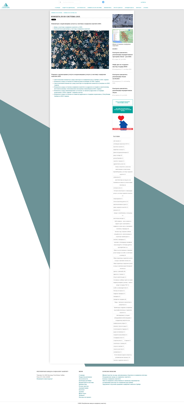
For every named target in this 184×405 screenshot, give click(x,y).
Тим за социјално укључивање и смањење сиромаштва (121, 380)
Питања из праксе (85, 397)
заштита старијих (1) (118, 161)
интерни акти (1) (117, 188)
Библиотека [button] (108, 7)
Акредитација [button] (129, 7)
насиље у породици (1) (119, 239)
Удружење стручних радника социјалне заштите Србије (121, 384)
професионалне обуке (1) (119, 323)
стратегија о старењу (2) (119, 343)
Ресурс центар (84, 386)
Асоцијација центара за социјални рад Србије (117, 382)
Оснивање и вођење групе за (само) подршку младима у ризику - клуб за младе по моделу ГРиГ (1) (122, 282)
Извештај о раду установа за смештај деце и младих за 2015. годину (77, 81)
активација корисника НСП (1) (121, 144)
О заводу (82, 375)
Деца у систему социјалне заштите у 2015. (68, 27)
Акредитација (83, 388)
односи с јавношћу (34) (119, 271)
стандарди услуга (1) (118, 337)
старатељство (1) (117, 340)
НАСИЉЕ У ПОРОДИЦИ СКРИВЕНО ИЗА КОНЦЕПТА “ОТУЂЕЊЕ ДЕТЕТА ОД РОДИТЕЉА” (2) (123, 245)
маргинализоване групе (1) (120, 204)
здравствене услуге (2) (119, 164)
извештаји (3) (116, 177)
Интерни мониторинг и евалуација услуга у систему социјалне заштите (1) (122, 193)
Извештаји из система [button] (95, 7)
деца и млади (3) (117, 155)
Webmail (81, 395)
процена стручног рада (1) (120, 326)
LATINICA (143, 2)
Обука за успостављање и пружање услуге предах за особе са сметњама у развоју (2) (122, 253)
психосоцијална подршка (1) (120, 329)
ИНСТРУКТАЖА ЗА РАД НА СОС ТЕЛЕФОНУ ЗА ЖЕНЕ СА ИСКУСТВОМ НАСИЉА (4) (122, 182)
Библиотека (83, 384)
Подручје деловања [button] (68, 7)
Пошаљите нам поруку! (45, 379)
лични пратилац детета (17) (120, 201)
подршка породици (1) (119, 293)
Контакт (138, 7)
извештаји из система (56, 12)
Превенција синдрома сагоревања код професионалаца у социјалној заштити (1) (123, 310)
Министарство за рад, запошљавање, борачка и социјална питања (124, 375)
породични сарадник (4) (119, 299)
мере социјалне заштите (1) (120, 207)
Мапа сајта (82, 393)
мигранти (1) (116, 210)
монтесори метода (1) (119, 218)
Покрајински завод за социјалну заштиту (116, 377)
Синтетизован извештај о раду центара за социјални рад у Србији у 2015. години (81, 79)
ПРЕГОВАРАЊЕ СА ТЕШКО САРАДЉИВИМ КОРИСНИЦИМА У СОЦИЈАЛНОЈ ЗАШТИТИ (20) (123, 318)
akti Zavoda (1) (117, 141)
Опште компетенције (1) (119, 277)
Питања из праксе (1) (119, 290)
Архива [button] (145, 7)
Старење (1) (127, 340)
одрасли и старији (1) (119, 274)
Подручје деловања (85, 377)
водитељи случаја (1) (118, 149)
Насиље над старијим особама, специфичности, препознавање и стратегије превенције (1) (123, 234)
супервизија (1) (117, 352)
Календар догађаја (85, 380)
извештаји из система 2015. (70, 12)
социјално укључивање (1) (120, 334)
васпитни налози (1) (118, 146)
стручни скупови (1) (118, 346)
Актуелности (81, 7)
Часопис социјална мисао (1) (121, 360)
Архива (81, 391)
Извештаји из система (86, 382)
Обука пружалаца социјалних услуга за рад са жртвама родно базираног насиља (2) (122, 266)
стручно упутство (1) (118, 349)
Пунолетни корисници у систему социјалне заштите (72, 29)
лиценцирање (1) (117, 198)
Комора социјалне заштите (111, 379)
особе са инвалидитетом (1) (120, 288)
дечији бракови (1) (118, 158)
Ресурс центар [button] (118, 7)
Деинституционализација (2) (120, 152)
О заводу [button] (57, 7)
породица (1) (116, 296)
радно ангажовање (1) (119, 332)
